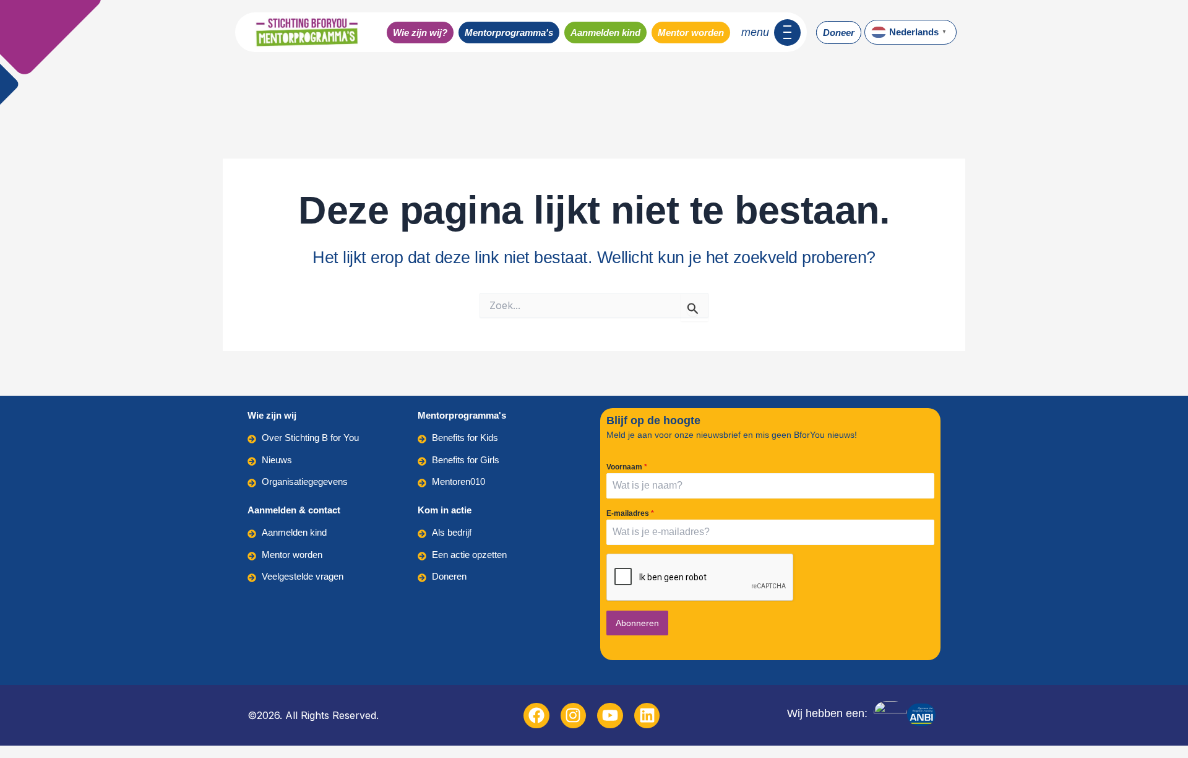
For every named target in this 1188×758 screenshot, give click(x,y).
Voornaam (626, 467)
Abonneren (637, 623)
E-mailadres (630, 513)
